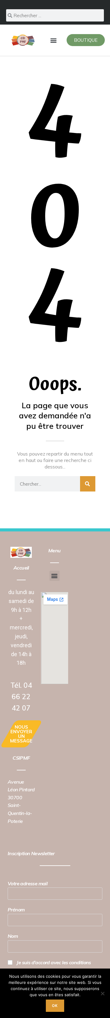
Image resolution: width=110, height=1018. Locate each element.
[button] (54, 40)
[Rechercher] (87, 483)
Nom (13, 936)
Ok (55, 1005)
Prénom (16, 909)
